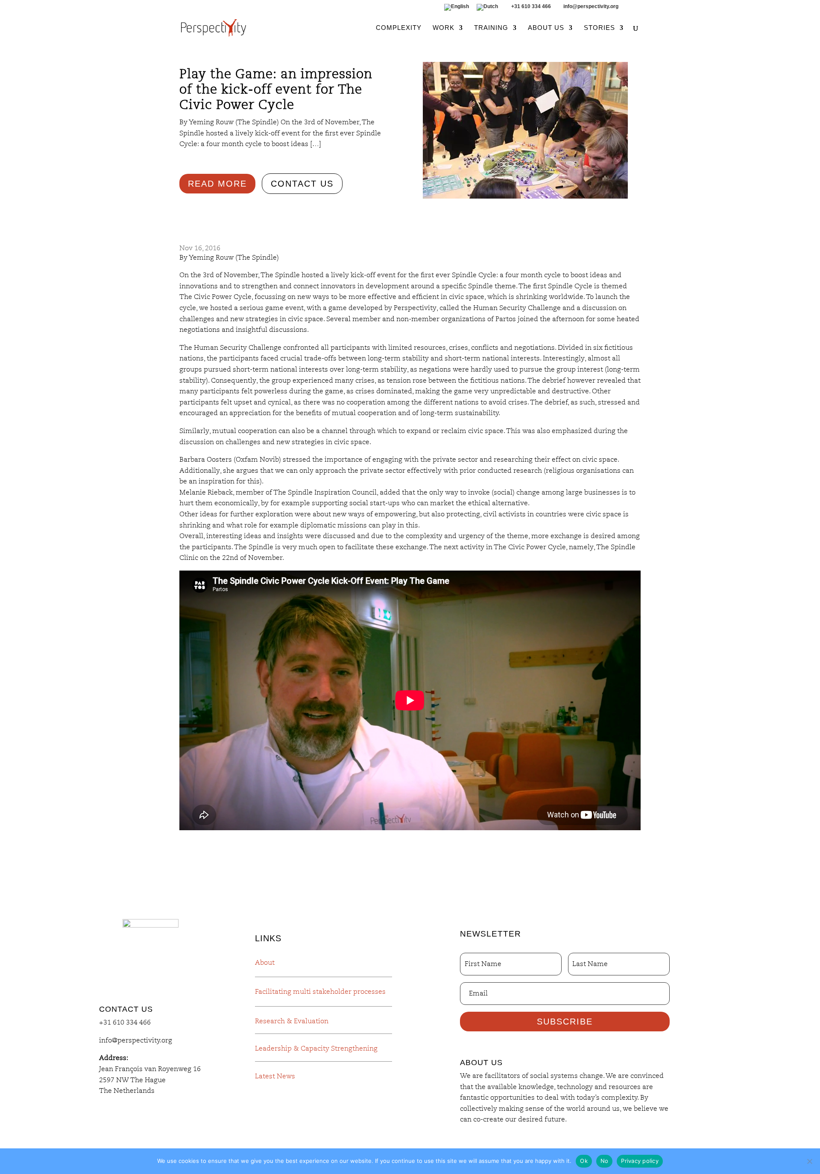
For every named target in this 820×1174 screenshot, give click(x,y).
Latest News (275, 1076)
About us (546, 28)
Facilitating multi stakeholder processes (320, 991)
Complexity (399, 28)
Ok (584, 1160)
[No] (809, 1161)
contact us (302, 183)
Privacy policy (640, 1160)
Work (443, 28)
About (265, 962)
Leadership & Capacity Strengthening (316, 1048)
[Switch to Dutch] (487, 9)
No (604, 1160)
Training (491, 28)
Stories (599, 28)
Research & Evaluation (291, 1021)
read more (217, 183)
